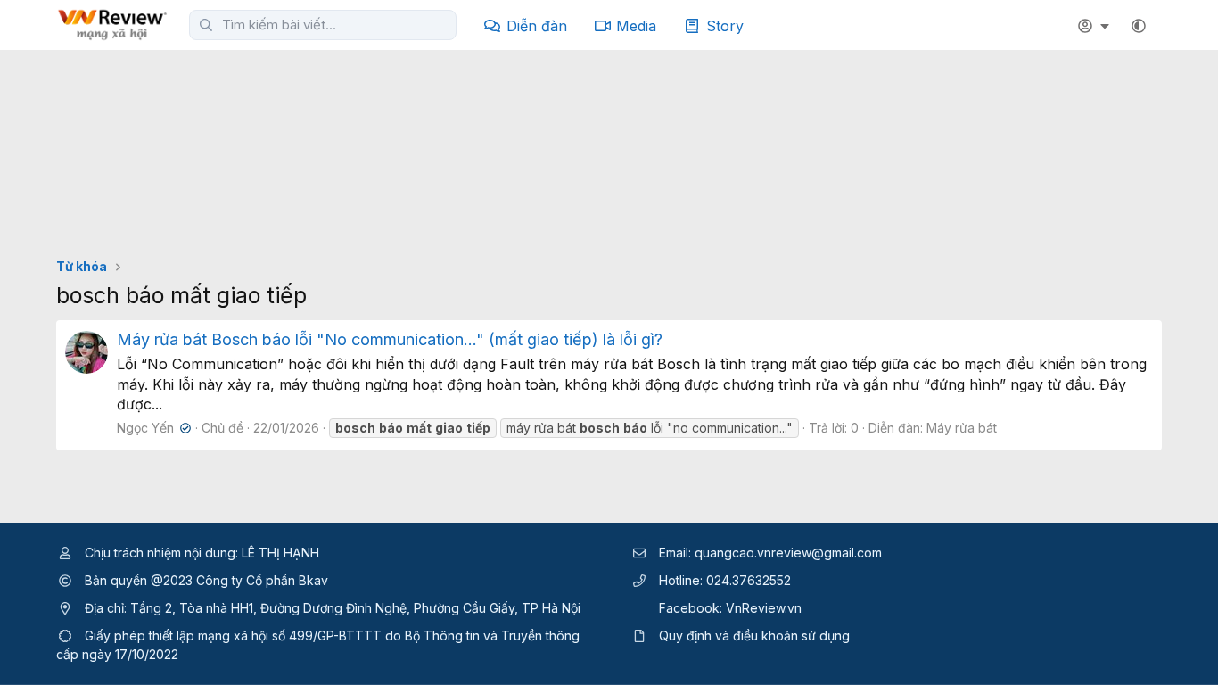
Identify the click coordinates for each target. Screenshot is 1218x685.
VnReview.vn (764, 607)
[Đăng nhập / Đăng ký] (1096, 26)
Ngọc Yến (152, 427)
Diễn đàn (536, 26)
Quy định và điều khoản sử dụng (754, 635)
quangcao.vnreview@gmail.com (788, 552)
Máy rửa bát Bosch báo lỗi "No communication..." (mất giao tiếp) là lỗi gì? (389, 339)
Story (725, 26)
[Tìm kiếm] (206, 25)
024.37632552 (748, 580)
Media (636, 26)
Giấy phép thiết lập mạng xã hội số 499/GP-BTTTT (233, 635)
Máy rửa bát (961, 427)
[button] (1139, 26)
